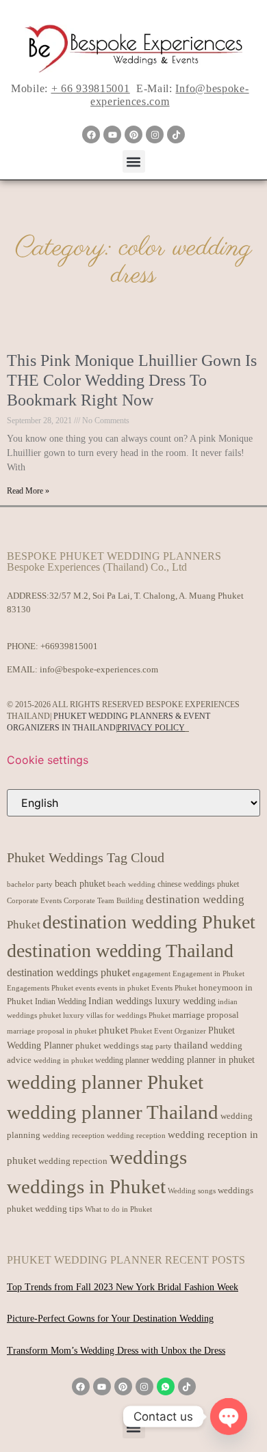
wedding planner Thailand (112, 1112)
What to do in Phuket (118, 1209)
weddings (148, 1157)
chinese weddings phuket (198, 884)
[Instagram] (155, 134)
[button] (134, 161)
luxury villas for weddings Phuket (116, 1015)
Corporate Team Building (104, 901)
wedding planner (122, 1060)
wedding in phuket (63, 1060)
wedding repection (72, 1161)
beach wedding (131, 884)
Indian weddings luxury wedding (152, 1000)
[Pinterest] (133, 134)
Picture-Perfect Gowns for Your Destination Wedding (110, 1318)
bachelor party (30, 884)
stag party (156, 1046)
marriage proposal (206, 1015)
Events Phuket (173, 988)
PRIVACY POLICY (151, 727)
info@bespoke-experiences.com (99, 669)
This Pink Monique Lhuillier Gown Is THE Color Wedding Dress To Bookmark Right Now (132, 380)
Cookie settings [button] (47, 760)
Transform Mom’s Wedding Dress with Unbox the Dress (116, 1351)
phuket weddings (107, 1045)
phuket (113, 1030)
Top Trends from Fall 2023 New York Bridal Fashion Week (122, 1287)
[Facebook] (91, 134)
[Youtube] (112, 134)
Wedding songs (192, 1191)
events (85, 988)
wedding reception (136, 1135)
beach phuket (80, 883)
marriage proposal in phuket (52, 1031)
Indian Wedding (60, 1001)
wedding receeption (73, 1135)
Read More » (28, 491)
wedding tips (59, 1209)
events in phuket (123, 988)
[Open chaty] (228, 1416)
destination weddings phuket (68, 972)
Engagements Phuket (40, 988)
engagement (151, 973)
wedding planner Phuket (105, 1082)
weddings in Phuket (86, 1186)
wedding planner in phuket (203, 1060)
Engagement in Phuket (208, 974)
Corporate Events (34, 900)
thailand (191, 1045)
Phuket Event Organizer (168, 1031)
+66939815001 (69, 646)
